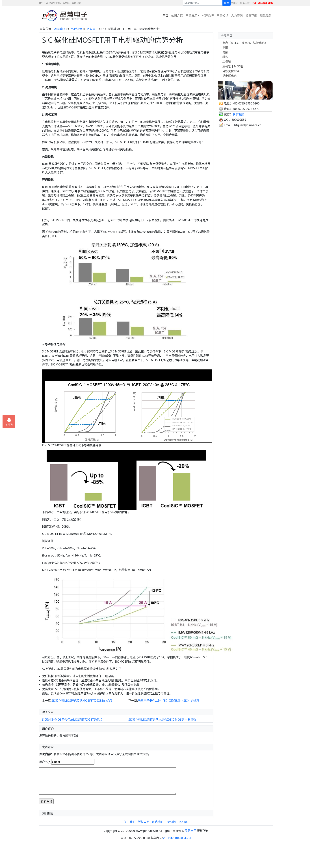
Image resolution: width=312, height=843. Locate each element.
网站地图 (157, 822)
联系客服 (238, 114)
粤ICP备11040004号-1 (177, 838)
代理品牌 (208, 16)
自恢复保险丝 (231, 71)
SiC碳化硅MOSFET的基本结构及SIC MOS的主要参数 (162, 720)
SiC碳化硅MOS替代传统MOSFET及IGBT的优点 (81, 701)
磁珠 (225, 57)
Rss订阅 (171, 822)
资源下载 (251, 16)
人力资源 (237, 16)
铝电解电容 (229, 76)
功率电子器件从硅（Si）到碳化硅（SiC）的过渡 (168, 701)
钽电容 (246, 43)
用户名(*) (45, 762)
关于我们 (129, 822)
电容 (225, 43)
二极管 (226, 62)
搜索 (226, 3)
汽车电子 (92, 29)
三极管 (226, 66)
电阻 (225, 48)
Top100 (183, 822)
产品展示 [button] (191, 16)
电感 (225, 52)
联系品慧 (266, 16)
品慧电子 (60, 29)
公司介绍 (177, 16)
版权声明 (143, 822)
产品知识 (222, 16)
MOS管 (239, 66)
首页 (165, 16)
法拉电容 (259, 43)
